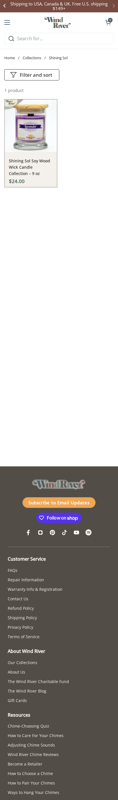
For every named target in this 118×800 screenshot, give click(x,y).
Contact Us (18, 598)
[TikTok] (64, 532)
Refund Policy (21, 608)
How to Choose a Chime (30, 773)
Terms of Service (24, 636)
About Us (16, 672)
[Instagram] (40, 532)
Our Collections (22, 662)
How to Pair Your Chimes (31, 783)
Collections (32, 57)
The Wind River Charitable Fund (38, 681)
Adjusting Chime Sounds (31, 745)
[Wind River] (57, 22)
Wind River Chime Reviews (33, 754)
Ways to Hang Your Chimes (33, 792)
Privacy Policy (20, 627)
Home (9, 57)
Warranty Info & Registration (35, 589)
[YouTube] (76, 532)
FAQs (12, 570)
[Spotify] (88, 532)
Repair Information (26, 579)
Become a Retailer (25, 764)
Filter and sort (36, 75)
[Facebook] (28, 532)
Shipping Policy (22, 617)
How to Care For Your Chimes (36, 735)
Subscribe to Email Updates (58, 502)
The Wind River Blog (27, 691)
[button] (108, 22)
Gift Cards (17, 700)
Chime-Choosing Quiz (28, 726)
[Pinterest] (52, 532)
